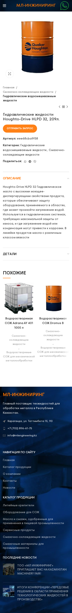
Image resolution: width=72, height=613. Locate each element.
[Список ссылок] (36, 428)
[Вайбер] (34, 161)
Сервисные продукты (19, 530)
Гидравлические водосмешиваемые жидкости (29, 98)
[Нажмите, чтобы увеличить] (9, 74)
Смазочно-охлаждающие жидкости (28, 92)
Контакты (10, 480)
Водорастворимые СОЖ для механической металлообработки (19, 356)
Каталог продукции (17, 467)
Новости (9, 487)
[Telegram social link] (29, 161)
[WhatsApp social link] (25, 161)
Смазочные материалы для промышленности (23, 545)
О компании (12, 474)
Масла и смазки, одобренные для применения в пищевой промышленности (33, 521)
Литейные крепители (18, 505)
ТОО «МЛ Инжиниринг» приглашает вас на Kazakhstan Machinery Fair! (42, 569)
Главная (9, 87)
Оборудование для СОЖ (21, 512)
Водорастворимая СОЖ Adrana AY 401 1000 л (19, 323)
